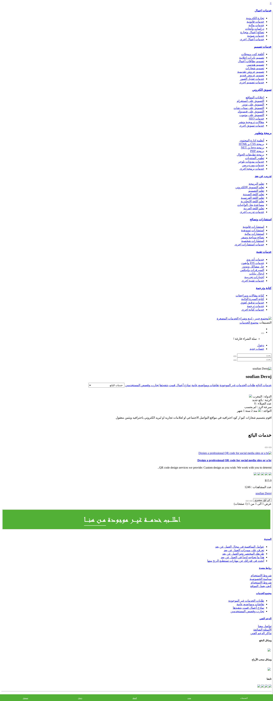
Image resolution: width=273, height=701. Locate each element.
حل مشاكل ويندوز (253, 266)
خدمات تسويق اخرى (251, 125)
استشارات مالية (254, 233)
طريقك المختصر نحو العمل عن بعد (243, 553)
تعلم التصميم (256, 190)
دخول (260, 345)
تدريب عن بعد (263, 176)
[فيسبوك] (270, 686)
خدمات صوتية (255, 35)
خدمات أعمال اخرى (252, 39)
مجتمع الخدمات (264, 593)
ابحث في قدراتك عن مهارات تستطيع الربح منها (235, 560)
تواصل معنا (265, 626)
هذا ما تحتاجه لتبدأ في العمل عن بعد (242, 557)
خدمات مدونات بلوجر (251, 161)
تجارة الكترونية (255, 18)
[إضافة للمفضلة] (250, 500)
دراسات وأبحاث (254, 28)
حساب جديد (257, 348)
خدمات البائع (264, 385)
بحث (189, 698)
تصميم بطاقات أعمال (251, 61)
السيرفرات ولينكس (252, 270)
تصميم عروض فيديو (252, 75)
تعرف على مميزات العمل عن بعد (244, 550)
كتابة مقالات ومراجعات (250, 295)
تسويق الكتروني (262, 89)
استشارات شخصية (252, 240)
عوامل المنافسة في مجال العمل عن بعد (239, 546)
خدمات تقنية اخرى (252, 280)
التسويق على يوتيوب (251, 115)
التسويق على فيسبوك (251, 111)
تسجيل (25, 698)
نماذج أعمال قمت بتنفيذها (175, 385)
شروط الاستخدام (261, 575)
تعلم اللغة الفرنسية (252, 197)
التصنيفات (244, 698)
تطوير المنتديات (254, 158)
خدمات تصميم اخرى (251, 82)
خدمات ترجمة (255, 306)
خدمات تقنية (264, 251)
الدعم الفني (265, 618)
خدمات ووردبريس (253, 165)
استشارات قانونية (253, 226)
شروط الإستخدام (261, 582)
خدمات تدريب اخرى (252, 211)
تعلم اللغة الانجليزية (252, 201)
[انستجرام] (258, 686)
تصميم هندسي (255, 64)
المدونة (268, 539)
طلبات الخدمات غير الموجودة (237, 385)
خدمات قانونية (255, 21)
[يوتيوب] (262, 686)
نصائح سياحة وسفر (252, 237)
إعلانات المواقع (255, 97)
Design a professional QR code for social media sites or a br (234, 460)
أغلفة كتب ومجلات (252, 54)
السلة (135, 698)
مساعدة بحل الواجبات (250, 204)
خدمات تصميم (263, 46)
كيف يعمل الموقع (261, 586)
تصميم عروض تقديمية (250, 71)
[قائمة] (270, 447)
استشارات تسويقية (252, 230)
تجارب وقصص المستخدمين (142, 385)
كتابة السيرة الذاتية (252, 299)
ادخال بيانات (256, 273)
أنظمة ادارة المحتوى (252, 140)
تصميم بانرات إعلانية (251, 57)
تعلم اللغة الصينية (253, 194)
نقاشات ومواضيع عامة (205, 385)
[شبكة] (266, 447)
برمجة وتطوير (263, 133)
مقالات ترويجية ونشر (251, 122)
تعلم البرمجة (256, 183)
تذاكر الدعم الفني (261, 633)
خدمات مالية (256, 25)
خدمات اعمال (263, 10)
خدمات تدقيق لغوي (252, 302)
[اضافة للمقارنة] (247, 500)
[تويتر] (266, 686)
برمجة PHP (257, 151)
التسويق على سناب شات (249, 108)
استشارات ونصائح (261, 219)
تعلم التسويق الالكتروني (249, 187)
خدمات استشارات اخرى (249, 244)
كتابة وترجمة (264, 288)
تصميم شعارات (255, 68)
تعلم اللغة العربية (253, 208)
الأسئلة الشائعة (262, 629)
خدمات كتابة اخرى (252, 309)
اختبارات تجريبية (254, 277)
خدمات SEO (256, 118)
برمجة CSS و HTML (251, 144)
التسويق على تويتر (253, 104)
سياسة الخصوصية (261, 579)
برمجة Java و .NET (252, 147)
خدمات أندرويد (255, 259)
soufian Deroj (264, 493)
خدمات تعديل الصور (252, 78)
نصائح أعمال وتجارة (252, 32)
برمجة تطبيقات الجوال (250, 154)
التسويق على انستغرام (250, 100)
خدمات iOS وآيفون (252, 263)
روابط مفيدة (265, 568)
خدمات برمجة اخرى (252, 168)
